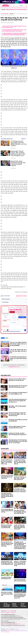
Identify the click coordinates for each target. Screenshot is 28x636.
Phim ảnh (14, 605)
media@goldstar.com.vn (14, 366)
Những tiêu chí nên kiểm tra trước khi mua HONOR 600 (18, 420)
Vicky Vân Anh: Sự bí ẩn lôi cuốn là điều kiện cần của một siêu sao (17, 379)
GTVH (14, 630)
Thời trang (15, 606)
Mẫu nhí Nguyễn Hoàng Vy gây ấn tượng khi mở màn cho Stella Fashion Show (14, 26)
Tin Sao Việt (23, 630)
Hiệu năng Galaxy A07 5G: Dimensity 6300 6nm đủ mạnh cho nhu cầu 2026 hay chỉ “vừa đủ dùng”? (18, 441)
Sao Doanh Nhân (18, 630)
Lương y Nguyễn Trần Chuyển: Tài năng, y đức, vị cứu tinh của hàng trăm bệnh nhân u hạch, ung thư (14, 30)
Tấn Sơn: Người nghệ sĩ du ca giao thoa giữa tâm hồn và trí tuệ (17, 427)
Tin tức (5, 603)
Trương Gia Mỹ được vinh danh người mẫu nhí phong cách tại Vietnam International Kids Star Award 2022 (14, 34)
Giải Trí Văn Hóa (9, 630)
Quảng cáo (8, 612)
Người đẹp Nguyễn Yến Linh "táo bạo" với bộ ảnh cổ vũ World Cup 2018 (18, 386)
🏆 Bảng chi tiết (5, 326)
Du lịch (22, 605)
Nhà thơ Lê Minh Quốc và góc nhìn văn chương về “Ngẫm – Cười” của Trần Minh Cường (17, 414)
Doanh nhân (6, 606)
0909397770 (6, 623)
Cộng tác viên (13, 612)
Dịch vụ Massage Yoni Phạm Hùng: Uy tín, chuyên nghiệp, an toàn (18, 393)
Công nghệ (23, 606)
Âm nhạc (14, 603)
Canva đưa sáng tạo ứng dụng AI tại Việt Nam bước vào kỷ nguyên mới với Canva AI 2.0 (17, 400)
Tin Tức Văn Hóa (9, 610)
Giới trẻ (22, 603)
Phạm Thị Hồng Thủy (15, 310)
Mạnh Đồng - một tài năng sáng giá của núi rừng (17, 406)
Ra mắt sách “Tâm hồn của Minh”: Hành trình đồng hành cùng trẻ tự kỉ (17, 433)
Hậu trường (7, 605)
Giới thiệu (3, 612)
